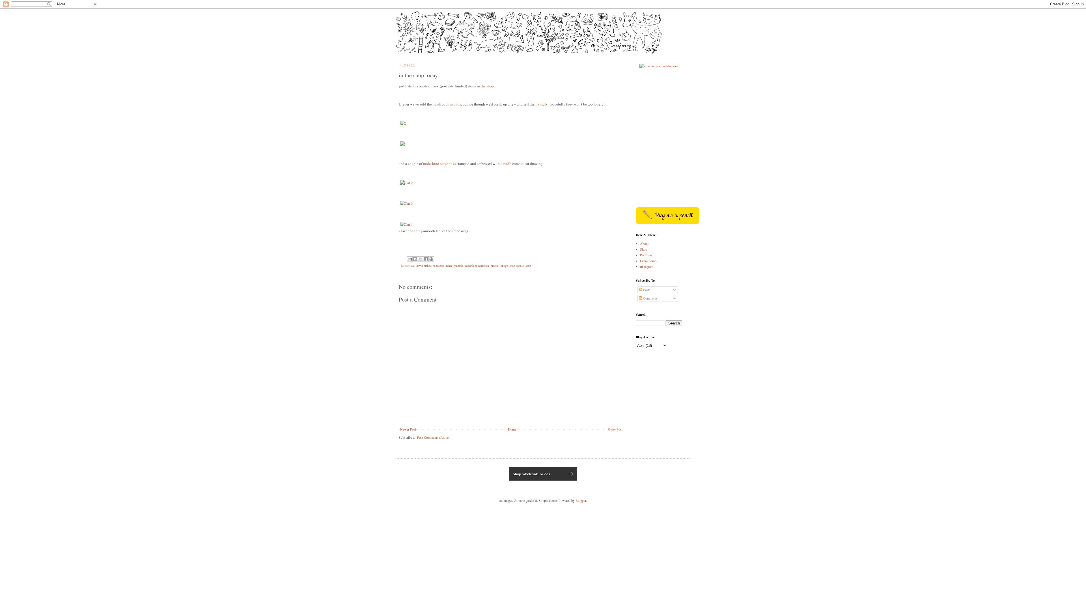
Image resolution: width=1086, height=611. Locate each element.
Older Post (615, 429)
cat (413, 266)
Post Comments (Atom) (433, 437)
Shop (643, 249)
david (505, 163)
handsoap (438, 266)
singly (543, 104)
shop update (517, 266)
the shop (487, 86)
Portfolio (646, 255)
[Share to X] (420, 259)
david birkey (423, 266)
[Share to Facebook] (426, 259)
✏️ (668, 215)
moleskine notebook (477, 266)
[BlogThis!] (415, 259)
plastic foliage (499, 266)
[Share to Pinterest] (431, 259)
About (644, 243)
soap (528, 266)
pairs (457, 104)
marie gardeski (454, 266)
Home (512, 429)
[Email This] (410, 259)
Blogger (581, 500)
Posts (646, 289)
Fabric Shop (648, 261)
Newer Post (408, 429)
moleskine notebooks (439, 163)
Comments (650, 298)
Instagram (646, 266)
